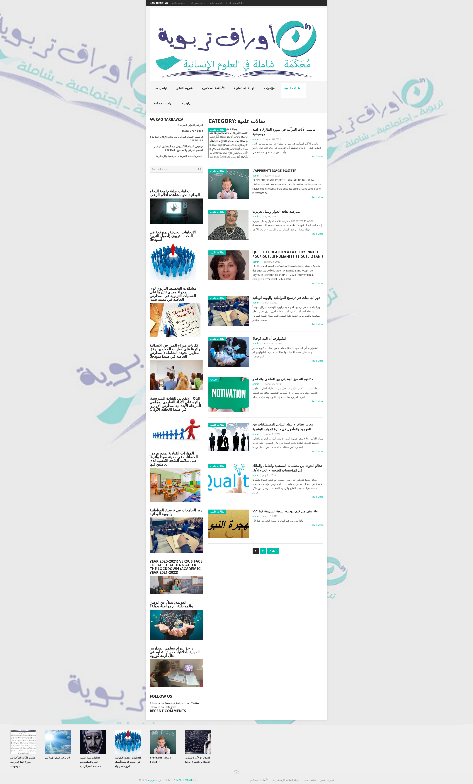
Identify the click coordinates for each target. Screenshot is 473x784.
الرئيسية (187, 103)
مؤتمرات (269, 88)
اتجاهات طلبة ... (217, 3)
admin (255, 139)
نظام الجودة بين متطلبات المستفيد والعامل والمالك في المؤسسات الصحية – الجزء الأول (287, 468)
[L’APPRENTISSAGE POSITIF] (163, 742)
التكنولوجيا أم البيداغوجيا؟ (269, 338)
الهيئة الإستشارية (244, 88)
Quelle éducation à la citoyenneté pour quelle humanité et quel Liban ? (287, 254)
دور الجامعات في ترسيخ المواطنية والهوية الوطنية (286, 298)
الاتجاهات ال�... (236, 3)
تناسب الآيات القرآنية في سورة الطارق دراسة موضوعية (283, 132)
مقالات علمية (292, 88)
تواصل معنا (160, 88)
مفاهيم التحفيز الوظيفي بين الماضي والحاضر (282, 379)
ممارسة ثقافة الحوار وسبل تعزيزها (276, 211)
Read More (317, 156)
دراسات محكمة (163, 103)
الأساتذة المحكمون (213, 88)
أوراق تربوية (154, 779)
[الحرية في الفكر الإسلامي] (58, 742)
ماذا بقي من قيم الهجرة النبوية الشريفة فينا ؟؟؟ (285, 511)
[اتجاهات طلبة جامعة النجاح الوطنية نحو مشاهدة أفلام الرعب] (93, 742)
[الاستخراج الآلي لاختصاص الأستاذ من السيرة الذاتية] (198, 742)
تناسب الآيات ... (178, 3)
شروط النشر (185, 88)
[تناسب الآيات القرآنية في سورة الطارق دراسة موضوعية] (23, 742)
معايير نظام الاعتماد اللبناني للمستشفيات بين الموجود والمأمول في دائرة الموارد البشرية (282, 426)
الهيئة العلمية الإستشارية (286, 779)
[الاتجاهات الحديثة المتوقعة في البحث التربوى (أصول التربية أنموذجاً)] (128, 742)
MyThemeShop (185, 779)
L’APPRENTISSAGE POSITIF (274, 171)
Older (273, 551)
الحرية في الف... (197, 3)
